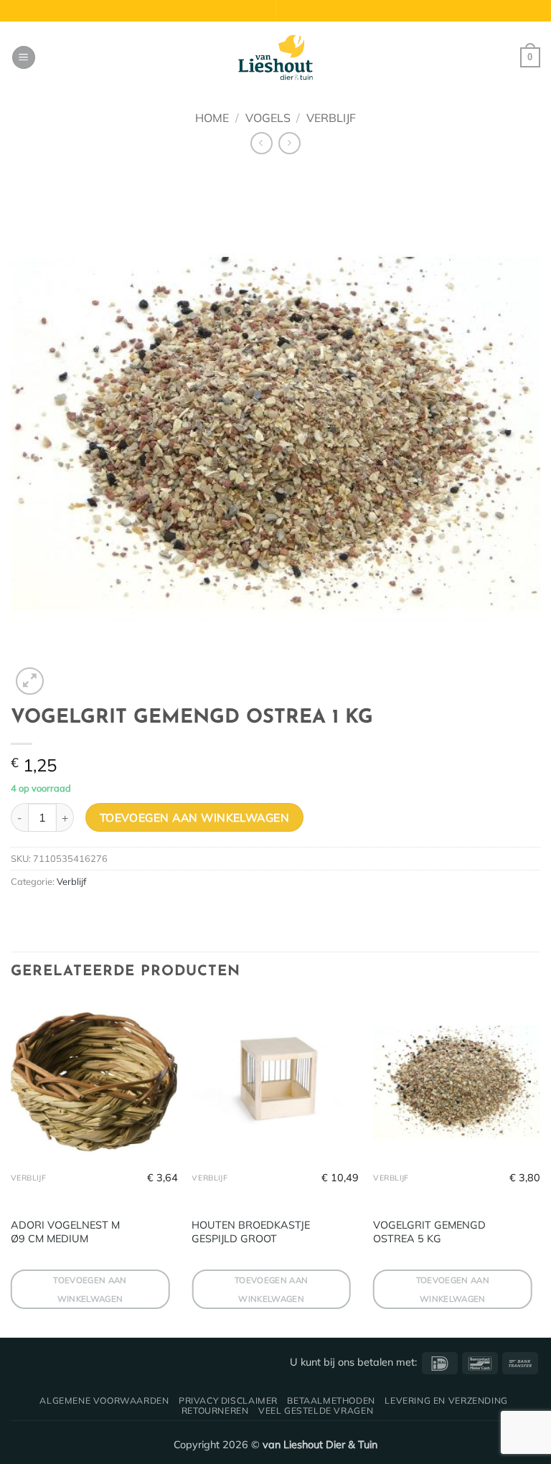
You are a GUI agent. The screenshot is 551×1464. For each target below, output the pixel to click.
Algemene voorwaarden (104, 1400)
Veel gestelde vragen (315, 1410)
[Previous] (11, 1166)
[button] (23, 58)
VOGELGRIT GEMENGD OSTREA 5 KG (429, 1232)
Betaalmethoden (331, 1400)
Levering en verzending (446, 1400)
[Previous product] (289, 143)
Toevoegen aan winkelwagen (195, 817)
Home (212, 118)
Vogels (268, 118)
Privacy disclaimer (228, 1400)
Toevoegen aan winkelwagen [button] (90, 1289)
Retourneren (215, 1410)
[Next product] (261, 143)
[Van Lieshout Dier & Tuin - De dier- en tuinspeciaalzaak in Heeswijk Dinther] (275, 57)
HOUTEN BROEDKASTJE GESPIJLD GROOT (251, 1232)
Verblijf (331, 118)
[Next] (539, 1166)
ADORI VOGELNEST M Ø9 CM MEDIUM (65, 1232)
